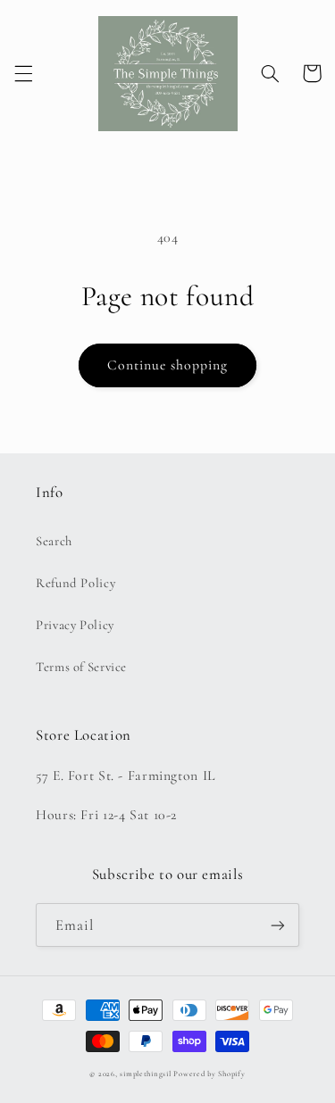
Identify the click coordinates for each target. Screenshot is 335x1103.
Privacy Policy (75, 625)
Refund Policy (75, 583)
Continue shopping (168, 365)
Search (54, 541)
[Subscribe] (277, 925)
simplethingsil (145, 1074)
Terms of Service (81, 667)
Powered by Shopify (209, 1074)
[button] (23, 73)
